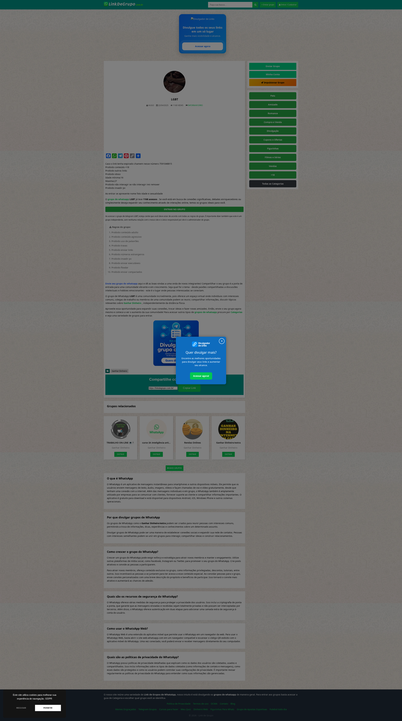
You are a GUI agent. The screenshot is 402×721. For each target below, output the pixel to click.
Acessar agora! (201, 375)
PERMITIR (47, 708)
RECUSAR (21, 708)
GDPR (48, 698)
